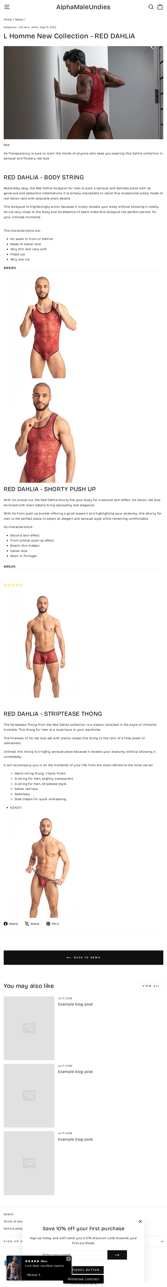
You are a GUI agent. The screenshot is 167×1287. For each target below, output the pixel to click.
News (19, 19)
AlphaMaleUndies (83, 7)
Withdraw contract (83, 1279)
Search (9, 1214)
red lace (24, 27)
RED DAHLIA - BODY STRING (44, 177)
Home (8, 19)
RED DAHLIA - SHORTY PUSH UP (50, 489)
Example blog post (75, 1004)
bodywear (10, 27)
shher (35, 27)
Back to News (86, 957)
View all (151, 985)
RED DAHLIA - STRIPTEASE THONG (53, 713)
